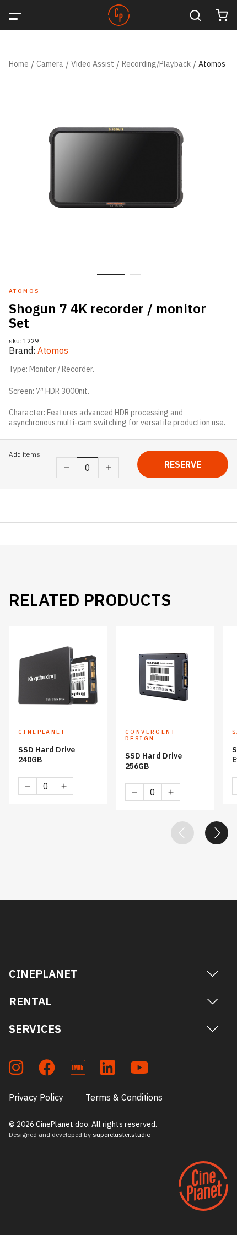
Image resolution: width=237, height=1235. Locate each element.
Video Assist (92, 64)
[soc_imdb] (78, 1069)
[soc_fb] (47, 1069)
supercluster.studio (121, 1134)
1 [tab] (111, 274)
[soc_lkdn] (107, 1069)
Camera (49, 64)
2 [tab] (135, 274)
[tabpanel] (118, 171)
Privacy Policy (36, 1097)
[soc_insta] (16, 1069)
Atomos (211, 64)
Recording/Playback (156, 64)
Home (19, 64)
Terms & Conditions (124, 1097)
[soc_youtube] (139, 1069)
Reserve (182, 464)
